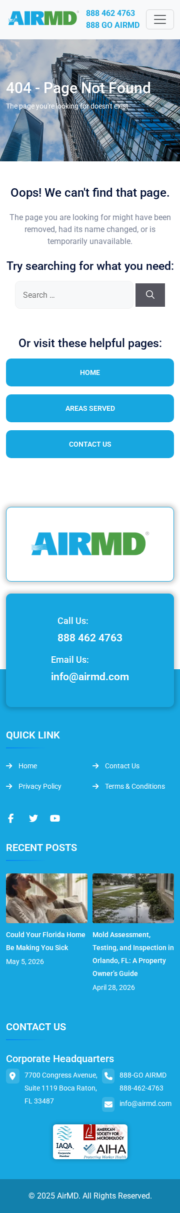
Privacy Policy (39, 786)
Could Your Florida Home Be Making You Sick (46, 941)
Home (90, 372)
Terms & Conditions (134, 786)
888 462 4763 (110, 13)
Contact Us (90, 444)
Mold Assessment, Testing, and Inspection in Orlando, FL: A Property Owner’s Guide (133, 954)
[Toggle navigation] (160, 19)
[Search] (150, 295)
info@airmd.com (90, 677)
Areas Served (90, 408)
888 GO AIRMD (113, 25)
